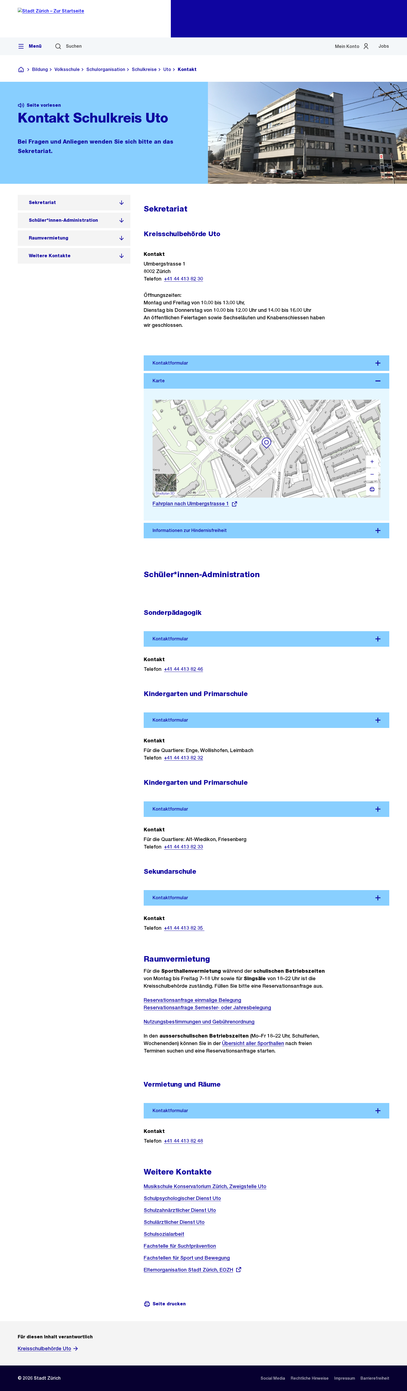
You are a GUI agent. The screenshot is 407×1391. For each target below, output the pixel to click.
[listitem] (74, 202)
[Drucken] (372, 489)
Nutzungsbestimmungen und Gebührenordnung (199, 1022)
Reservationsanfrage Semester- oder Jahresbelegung (207, 1007)
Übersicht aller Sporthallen (253, 1043)
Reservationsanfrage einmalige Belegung (192, 1000)
